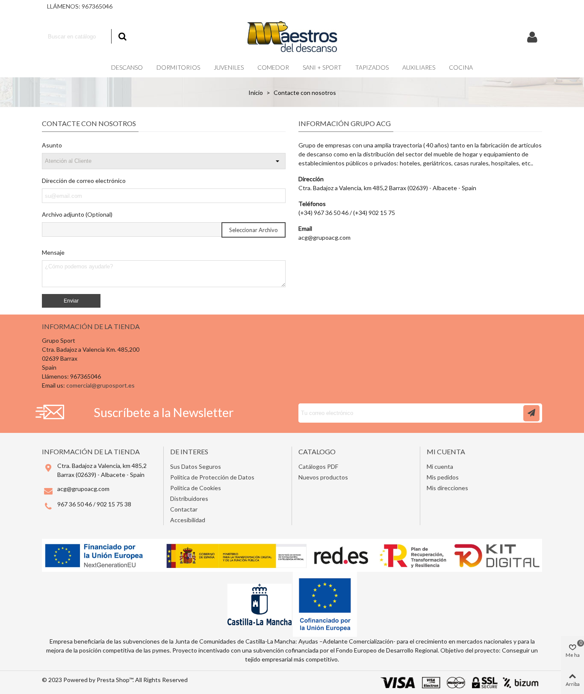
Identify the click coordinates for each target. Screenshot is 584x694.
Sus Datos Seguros (195, 466)
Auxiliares (418, 67)
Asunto (52, 145)
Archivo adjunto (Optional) (77, 214)
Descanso (127, 67)
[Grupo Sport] (292, 36)
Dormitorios (178, 67)
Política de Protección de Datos (212, 477)
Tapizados (372, 67)
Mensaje (53, 252)
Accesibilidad (187, 519)
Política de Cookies (195, 487)
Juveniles (229, 67)
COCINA (461, 67)
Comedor (273, 67)
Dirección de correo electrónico (84, 180)
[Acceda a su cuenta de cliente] (532, 36)
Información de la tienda (91, 326)
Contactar (184, 509)
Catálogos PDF (318, 466)
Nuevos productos (323, 477)
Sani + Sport (322, 67)
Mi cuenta (440, 466)
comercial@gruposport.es (100, 385)
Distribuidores (189, 498)
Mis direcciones (447, 487)
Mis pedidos (443, 477)
